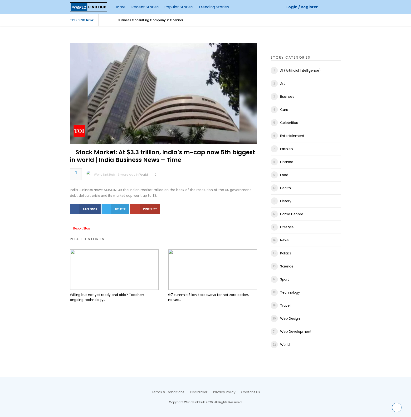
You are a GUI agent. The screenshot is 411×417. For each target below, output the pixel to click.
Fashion (286, 148)
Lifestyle (287, 227)
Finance (286, 161)
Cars (284, 109)
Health (285, 188)
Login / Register (302, 7)
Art (282, 83)
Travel (285, 305)
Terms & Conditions (167, 392)
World (143, 175)
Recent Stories (145, 7)
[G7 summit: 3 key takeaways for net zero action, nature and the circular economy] (212, 269)
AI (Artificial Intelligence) (300, 70)
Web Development (296, 331)
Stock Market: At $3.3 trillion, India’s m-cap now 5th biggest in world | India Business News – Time (162, 156)
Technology (290, 292)
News (284, 240)
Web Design (290, 318)
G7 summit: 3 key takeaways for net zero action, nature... (208, 297)
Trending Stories (213, 7)
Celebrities (289, 122)
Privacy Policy (224, 392)
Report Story (82, 228)
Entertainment (292, 135)
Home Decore (291, 214)
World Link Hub (104, 175)
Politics (286, 253)
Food (284, 175)
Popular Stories (178, 7)
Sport (284, 279)
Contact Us (250, 392)
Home (120, 7)
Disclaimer (198, 392)
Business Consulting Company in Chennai (150, 20)
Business (287, 96)
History (285, 201)
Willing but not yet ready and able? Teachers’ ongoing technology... (107, 297)
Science (287, 266)
